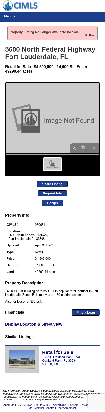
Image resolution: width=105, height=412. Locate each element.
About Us (8, 404)
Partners (73, 404)
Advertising (59, 404)
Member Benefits (44, 407)
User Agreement (66, 407)
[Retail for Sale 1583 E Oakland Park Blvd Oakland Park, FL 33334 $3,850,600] (52, 372)
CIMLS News (24, 404)
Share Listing (52, 184)
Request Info (52, 193)
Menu (8, 16)
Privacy (85, 404)
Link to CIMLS (42, 404)
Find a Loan (86, 312)
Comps (52, 203)
